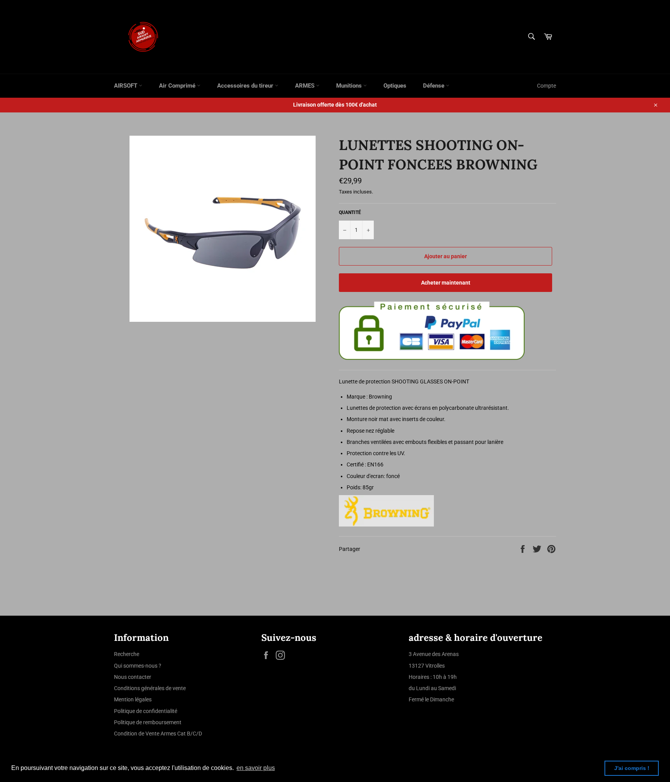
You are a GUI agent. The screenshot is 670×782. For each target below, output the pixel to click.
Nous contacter (132, 677)
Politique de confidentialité (145, 711)
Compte (546, 86)
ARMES (305, 85)
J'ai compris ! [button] (631, 768)
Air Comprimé (178, 85)
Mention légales (133, 699)
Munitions (349, 85)
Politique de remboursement (147, 722)
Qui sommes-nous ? (137, 666)
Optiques (394, 85)
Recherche (126, 654)
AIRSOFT (126, 85)
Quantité (350, 212)
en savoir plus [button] (256, 768)
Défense (434, 85)
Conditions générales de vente (150, 688)
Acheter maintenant (445, 283)
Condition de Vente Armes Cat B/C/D (158, 733)
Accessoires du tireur (246, 85)
